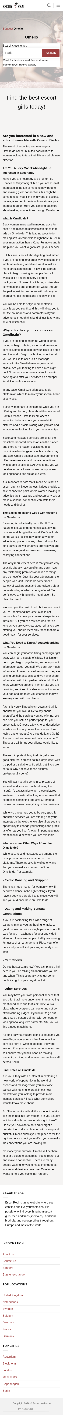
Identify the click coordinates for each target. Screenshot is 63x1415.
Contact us (9, 1260)
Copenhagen (11, 1384)
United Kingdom (13, 1295)
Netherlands (10, 1302)
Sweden (8, 1308)
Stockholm (9, 1363)
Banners (8, 1267)
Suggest (8, 28)
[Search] (49, 5)
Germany (8, 1336)
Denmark (8, 1322)
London (7, 1370)
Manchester (10, 1377)
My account (25, 1409)
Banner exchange (14, 1274)
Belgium (8, 1315)
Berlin (6, 1390)
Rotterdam (9, 1356)
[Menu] (58, 5)
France (7, 1329)
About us (8, 1254)
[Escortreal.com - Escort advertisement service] (17, 5)
